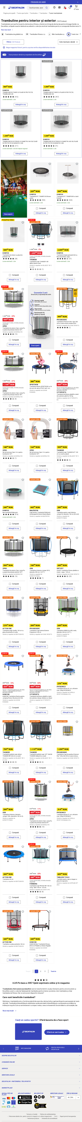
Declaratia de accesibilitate (49, 1118)
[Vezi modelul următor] (51, 229)
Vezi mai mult (6, 30)
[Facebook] (35, 1097)
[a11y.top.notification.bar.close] (78, 2)
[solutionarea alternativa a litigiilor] (57, 1098)
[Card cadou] (9, 1103)
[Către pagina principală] (16, 7)
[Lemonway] (13, 1107)
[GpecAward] (40, 1108)
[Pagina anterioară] (3, 1048)
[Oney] (4, 1107)
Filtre (13, 42)
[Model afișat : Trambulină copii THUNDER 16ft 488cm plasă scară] (38, 244)
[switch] (4, 55)
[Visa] (4, 1098)
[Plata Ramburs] (9, 1107)
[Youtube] (39, 1097)
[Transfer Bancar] (4, 1103)
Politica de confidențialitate (48, 1114)
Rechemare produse (33, 1118)
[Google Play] (25, 1103)
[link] (8, 214)
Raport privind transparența (68, 1116)
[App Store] (25, 1098)
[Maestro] (13, 1099)
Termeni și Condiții (31, 1114)
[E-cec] (13, 1103)
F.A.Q (55, 1116)
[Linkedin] (35, 1101)
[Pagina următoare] (78, 1048)
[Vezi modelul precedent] (30, 229)
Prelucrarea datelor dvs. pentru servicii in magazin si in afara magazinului (30, 1116)
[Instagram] (43, 1097)
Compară (42, 208)
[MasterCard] (9, 1099)
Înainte (53, 971)
